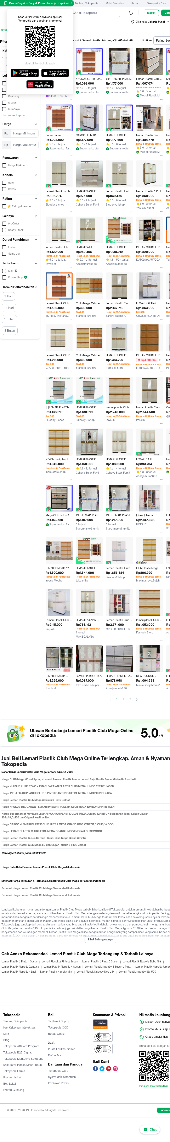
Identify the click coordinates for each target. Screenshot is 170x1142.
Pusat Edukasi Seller (61, 1049)
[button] (150, 22)
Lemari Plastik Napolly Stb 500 (137, 971)
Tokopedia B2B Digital (17, 1052)
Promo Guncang (13, 1089)
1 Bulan (9, 319)
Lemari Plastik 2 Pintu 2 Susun (60, 961)
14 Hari (9, 307)
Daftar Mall (55, 1055)
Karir (6, 1033)
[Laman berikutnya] (136, 699)
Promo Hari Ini (12, 1077)
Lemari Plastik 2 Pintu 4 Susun (19, 961)
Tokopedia (6, 29)
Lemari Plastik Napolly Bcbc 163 (142, 961)
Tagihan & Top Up (59, 1021)
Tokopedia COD (58, 1027)
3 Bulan (9, 330)
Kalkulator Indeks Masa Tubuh (22, 1065)
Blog (6, 1040)
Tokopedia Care (156, 3)
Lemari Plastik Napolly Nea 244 (96, 971)
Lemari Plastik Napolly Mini (56, 971)
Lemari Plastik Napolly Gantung (20, 966)
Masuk (151, 12)
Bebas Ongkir (57, 1033)
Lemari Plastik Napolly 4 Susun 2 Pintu (108, 966)
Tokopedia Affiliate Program (21, 1046)
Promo (135, 3)
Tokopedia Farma (14, 1071)
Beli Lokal (9, 1083)
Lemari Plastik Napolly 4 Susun (62, 966)
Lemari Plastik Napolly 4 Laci (18, 971)
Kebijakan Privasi (58, 1083)
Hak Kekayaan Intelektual (19, 1027)
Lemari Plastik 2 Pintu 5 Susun (100, 961)
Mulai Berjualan (115, 3)
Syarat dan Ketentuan (62, 1077)
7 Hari (8, 296)
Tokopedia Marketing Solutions (23, 1058)
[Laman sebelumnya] (110, 699)
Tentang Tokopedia (86, 3)
